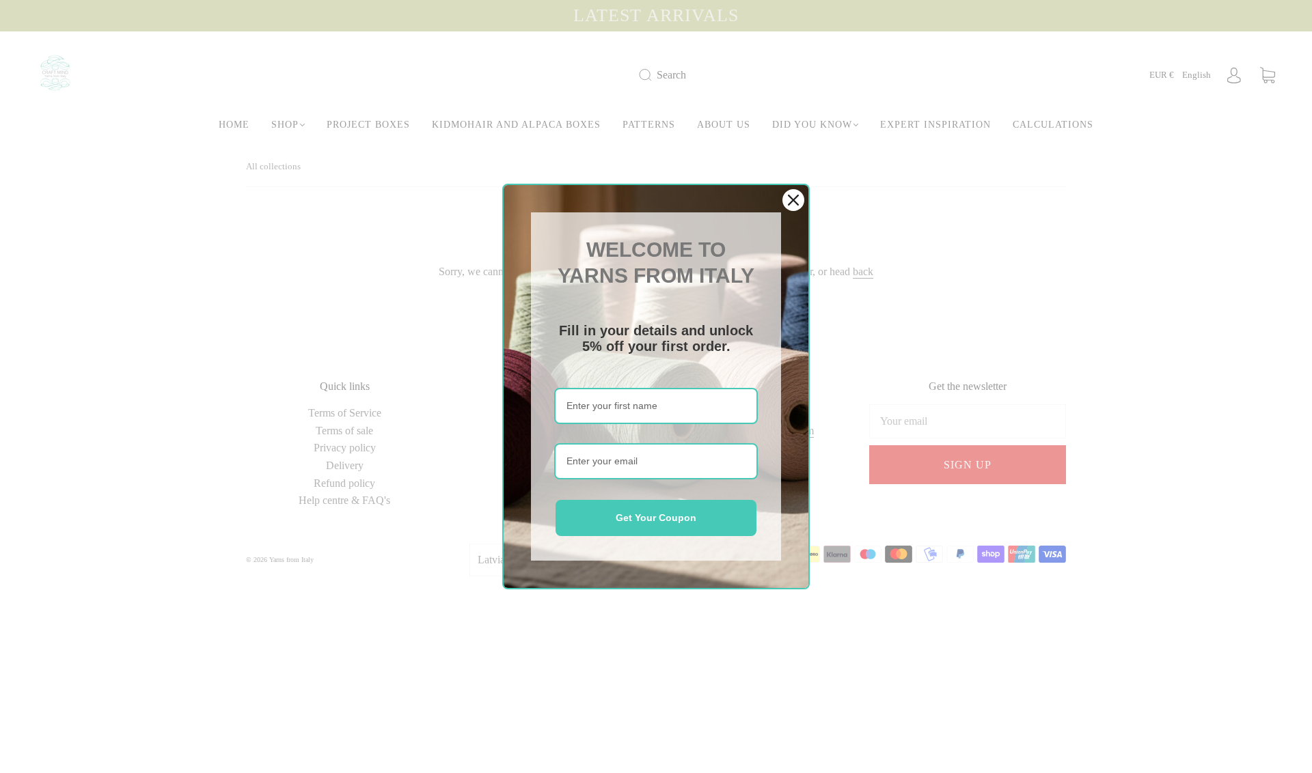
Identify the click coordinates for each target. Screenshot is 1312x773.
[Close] (793, 200)
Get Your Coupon (656, 517)
